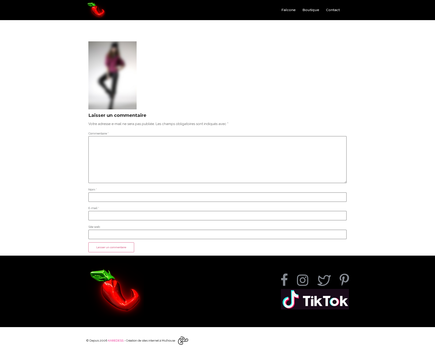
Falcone (288, 10)
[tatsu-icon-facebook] (287, 280)
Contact (333, 10)
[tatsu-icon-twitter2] (326, 280)
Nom (92, 189)
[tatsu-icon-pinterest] (344, 280)
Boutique (310, 10)
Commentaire (98, 133)
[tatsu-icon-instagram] (305, 280)
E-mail (93, 208)
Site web (94, 226)
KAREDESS (115, 340)
